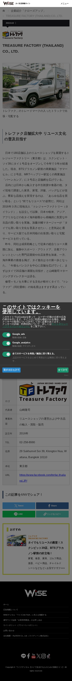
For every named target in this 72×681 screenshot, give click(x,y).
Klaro (66, 375)
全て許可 (62, 369)
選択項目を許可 (11, 369)
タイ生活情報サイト (22, 3)
